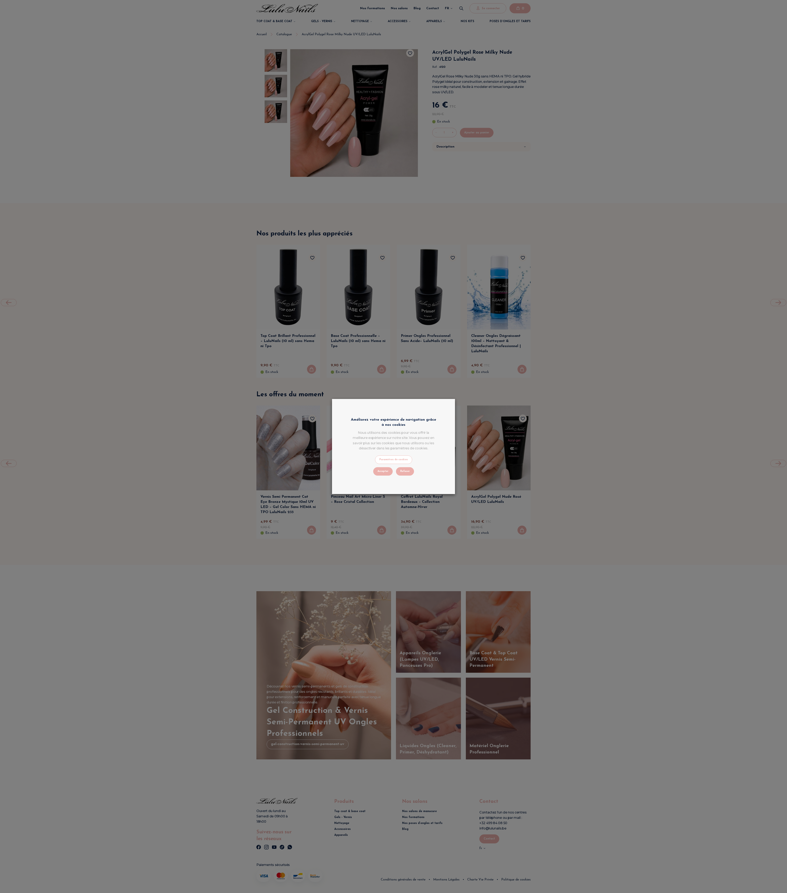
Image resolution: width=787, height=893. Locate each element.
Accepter (383, 471)
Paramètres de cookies (393, 459)
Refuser (405, 471)
